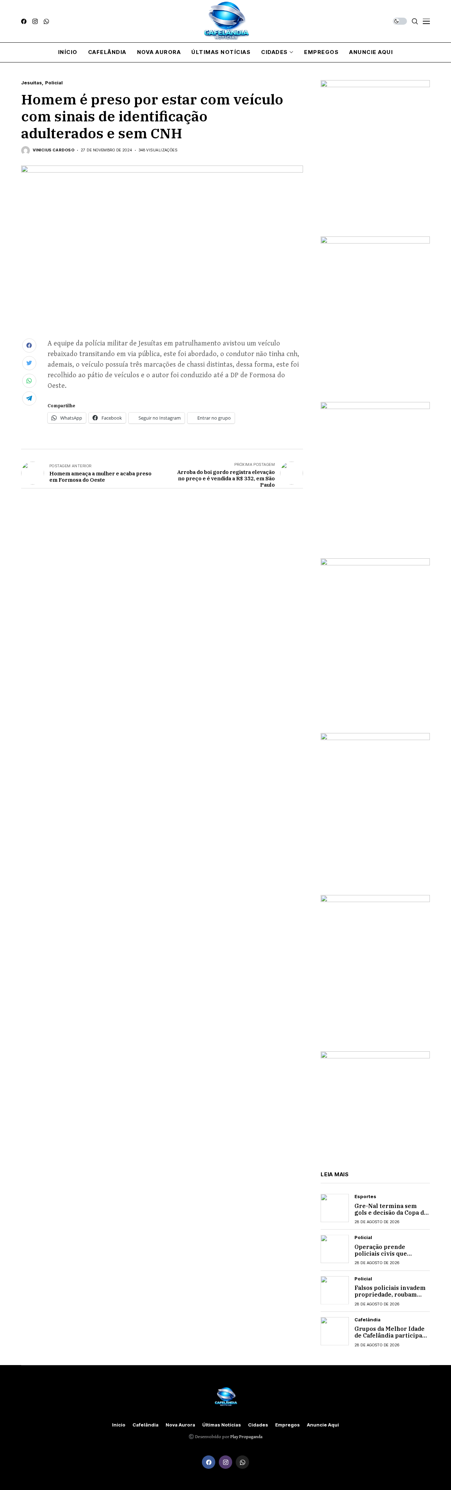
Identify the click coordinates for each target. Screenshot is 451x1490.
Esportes (365, 1196)
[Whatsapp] (46, 21)
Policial (54, 82)
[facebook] (23, 21)
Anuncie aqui (323, 1425)
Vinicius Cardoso (53, 150)
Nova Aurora (180, 1425)
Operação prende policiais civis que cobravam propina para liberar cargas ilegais (388, 1257)
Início (118, 1425)
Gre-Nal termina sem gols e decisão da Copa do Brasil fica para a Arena (390, 1212)
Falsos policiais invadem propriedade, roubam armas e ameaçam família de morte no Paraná (391, 1298)
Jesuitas (31, 82)
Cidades (258, 1425)
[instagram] (35, 21)
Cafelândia (367, 1319)
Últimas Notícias (221, 1425)
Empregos (287, 1425)
